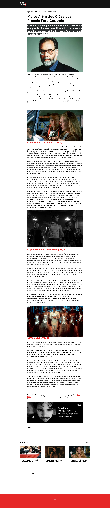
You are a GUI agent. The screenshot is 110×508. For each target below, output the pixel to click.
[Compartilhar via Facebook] (28, 432)
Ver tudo (88, 442)
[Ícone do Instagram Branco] (55, 500)
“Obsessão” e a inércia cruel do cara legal (54, 460)
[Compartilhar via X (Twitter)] (31, 432)
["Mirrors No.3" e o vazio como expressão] (30, 452)
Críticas (29, 427)
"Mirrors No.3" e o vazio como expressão (30, 460)
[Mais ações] (82, 12)
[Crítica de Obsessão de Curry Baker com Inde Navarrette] (55, 452)
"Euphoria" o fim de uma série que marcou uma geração (79, 460)
